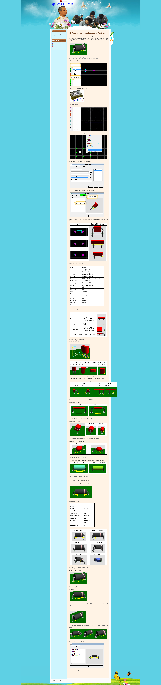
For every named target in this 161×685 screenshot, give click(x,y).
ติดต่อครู (54, 37)
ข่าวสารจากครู (55, 36)
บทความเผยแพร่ (56, 33)
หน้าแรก (54, 32)
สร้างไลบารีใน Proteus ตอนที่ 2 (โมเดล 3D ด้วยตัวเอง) (87, 33)
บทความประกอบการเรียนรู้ (57, 34)
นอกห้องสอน (55, 35)
